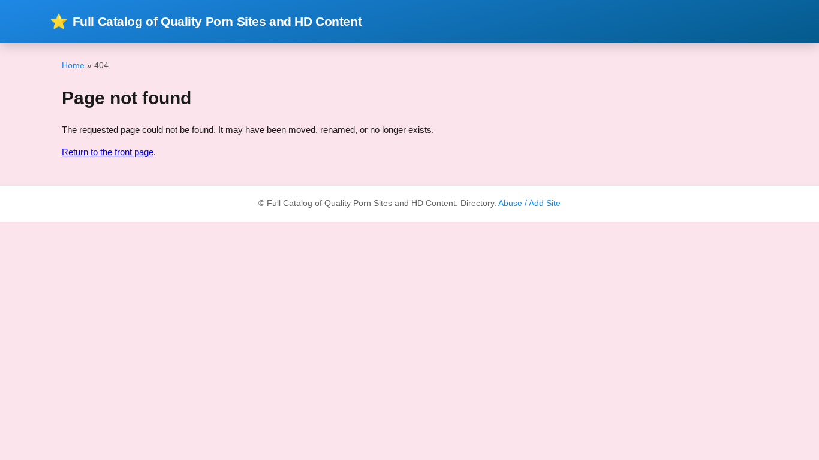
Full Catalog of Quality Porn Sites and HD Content (206, 21)
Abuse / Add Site (529, 203)
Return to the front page (107, 152)
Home (73, 65)
